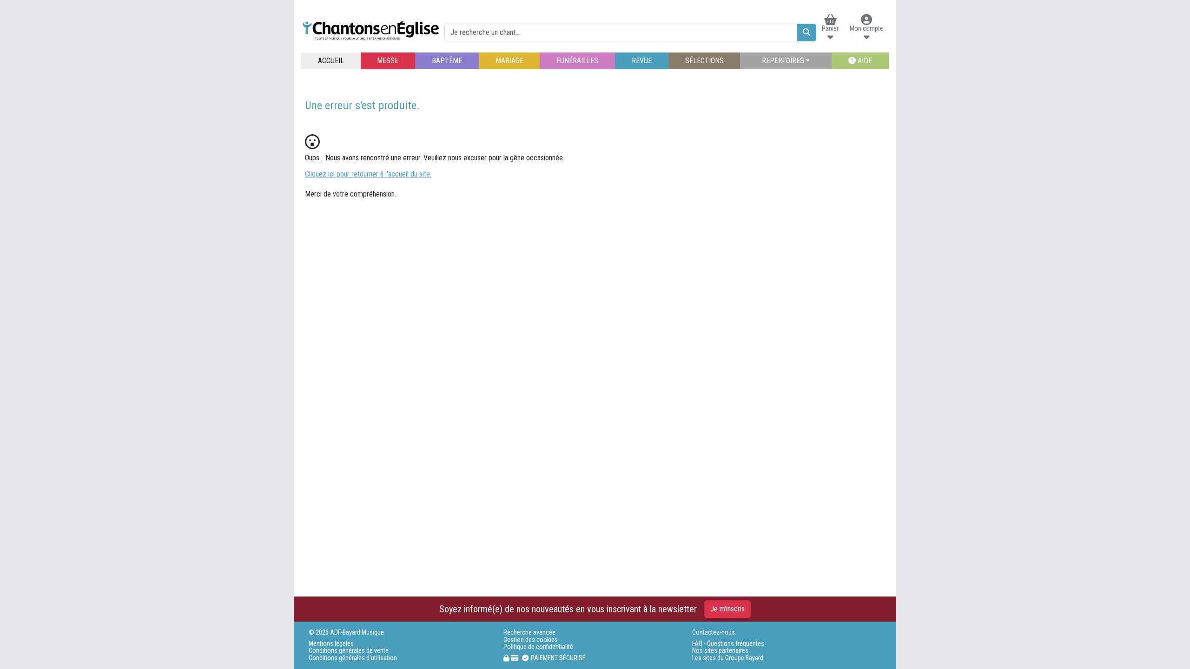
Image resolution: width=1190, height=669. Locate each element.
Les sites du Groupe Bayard (727, 658)
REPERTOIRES (783, 60)
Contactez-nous (713, 632)
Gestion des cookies (530, 639)
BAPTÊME (447, 60)
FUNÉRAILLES (577, 60)
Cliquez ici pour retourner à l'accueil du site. (368, 174)
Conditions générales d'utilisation (353, 658)
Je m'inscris (727, 608)
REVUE (642, 60)
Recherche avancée (529, 632)
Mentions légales (331, 643)
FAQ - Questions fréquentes (728, 643)
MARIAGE (509, 60)
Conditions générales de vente (349, 650)
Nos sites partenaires (720, 650)
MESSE (387, 60)
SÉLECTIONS (704, 60)
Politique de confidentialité (538, 646)
